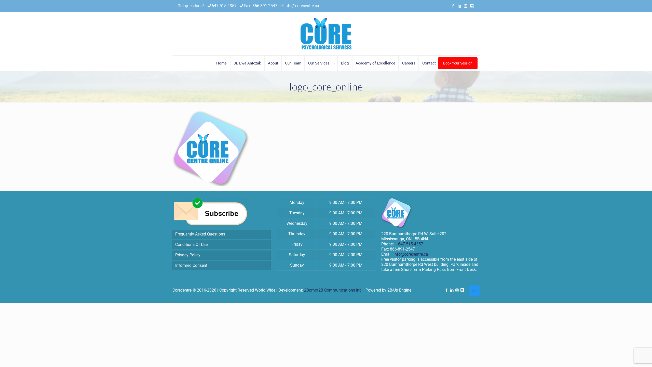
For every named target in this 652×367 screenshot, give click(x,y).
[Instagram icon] (466, 6)
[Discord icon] (471, 6)
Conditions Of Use (191, 244)
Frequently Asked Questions (200, 234)
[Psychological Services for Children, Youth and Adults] (326, 33)
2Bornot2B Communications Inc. (333, 290)
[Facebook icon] (453, 6)
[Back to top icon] (474, 290)
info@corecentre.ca (301, 5)
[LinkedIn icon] (459, 6)
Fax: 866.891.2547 (260, 5)
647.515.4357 (224, 5)
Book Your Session (457, 63)
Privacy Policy (187, 255)
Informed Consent (191, 265)
